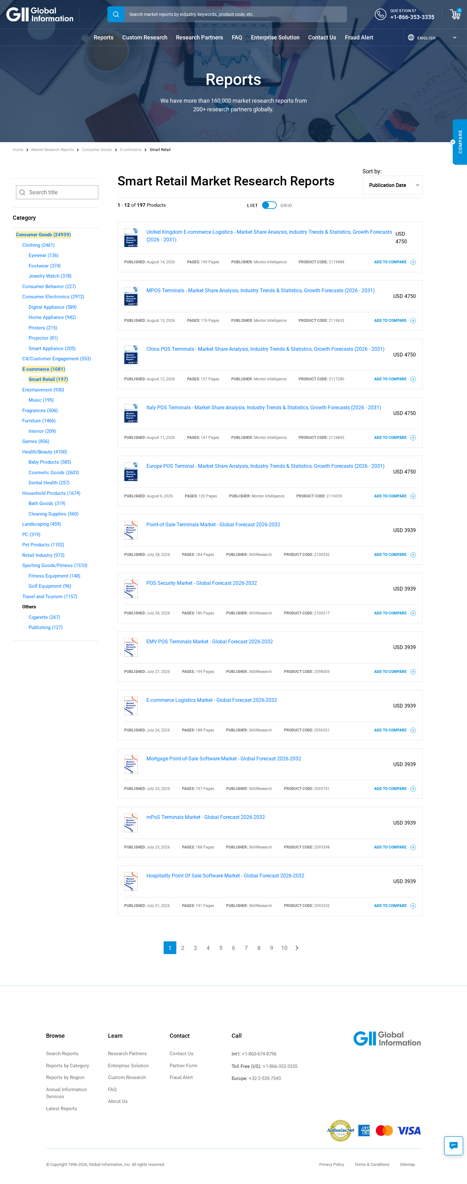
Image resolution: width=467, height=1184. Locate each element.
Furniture (39, 421)
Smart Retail (48, 379)
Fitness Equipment (54, 576)
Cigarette (44, 617)
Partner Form (183, 1066)
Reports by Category (67, 1066)
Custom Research (144, 37)
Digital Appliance (53, 307)
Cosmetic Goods (54, 472)
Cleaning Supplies (53, 514)
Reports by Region (65, 1077)
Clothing (38, 245)
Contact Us (322, 37)
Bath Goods (47, 503)
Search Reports (62, 1053)
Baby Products (50, 462)
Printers (43, 328)
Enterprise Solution (275, 37)
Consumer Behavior (49, 286)
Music (41, 400)
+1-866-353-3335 (412, 17)
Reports (103, 37)
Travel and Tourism (49, 596)
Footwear (45, 266)
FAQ (237, 37)
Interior (42, 431)
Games (35, 441)
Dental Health (49, 483)
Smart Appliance (52, 348)
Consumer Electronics (53, 297)
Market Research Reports (52, 150)
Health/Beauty (44, 452)
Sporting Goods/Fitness (54, 565)
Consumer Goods (97, 150)
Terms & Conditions (372, 1164)
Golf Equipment (50, 586)
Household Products (51, 493)
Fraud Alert (359, 37)
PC (31, 534)
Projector (43, 338)
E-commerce (130, 150)
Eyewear (43, 255)
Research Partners (199, 37)
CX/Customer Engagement (56, 359)
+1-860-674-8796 (259, 1054)
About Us (118, 1101)
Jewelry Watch (50, 276)
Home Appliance (52, 317)
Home (18, 150)
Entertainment (43, 390)
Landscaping (41, 524)
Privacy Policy (331, 1164)
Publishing (46, 627)
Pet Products (43, 545)
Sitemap (407, 1164)
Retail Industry (43, 555)
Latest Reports (61, 1108)
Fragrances (40, 410)
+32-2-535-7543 (265, 1078)
